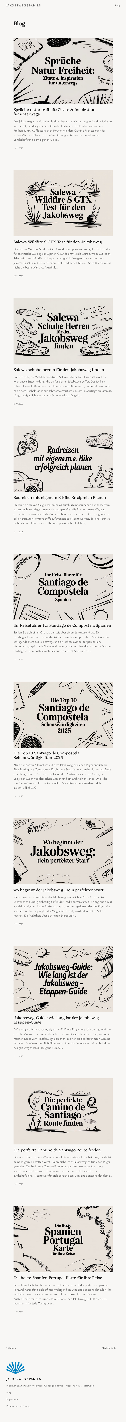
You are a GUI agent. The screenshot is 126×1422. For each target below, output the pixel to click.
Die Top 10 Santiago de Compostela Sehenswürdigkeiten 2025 (47, 755)
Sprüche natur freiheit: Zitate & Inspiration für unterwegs (55, 111)
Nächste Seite (111, 1347)
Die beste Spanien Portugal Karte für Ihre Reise (58, 1277)
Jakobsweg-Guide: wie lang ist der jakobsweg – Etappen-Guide (58, 1019)
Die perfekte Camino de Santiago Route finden (57, 1150)
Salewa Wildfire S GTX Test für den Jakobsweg (58, 241)
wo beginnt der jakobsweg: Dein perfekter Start (59, 890)
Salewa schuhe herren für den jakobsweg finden (59, 369)
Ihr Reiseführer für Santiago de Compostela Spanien (62, 625)
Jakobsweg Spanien (23, 5)
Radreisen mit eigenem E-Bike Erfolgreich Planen (60, 497)
